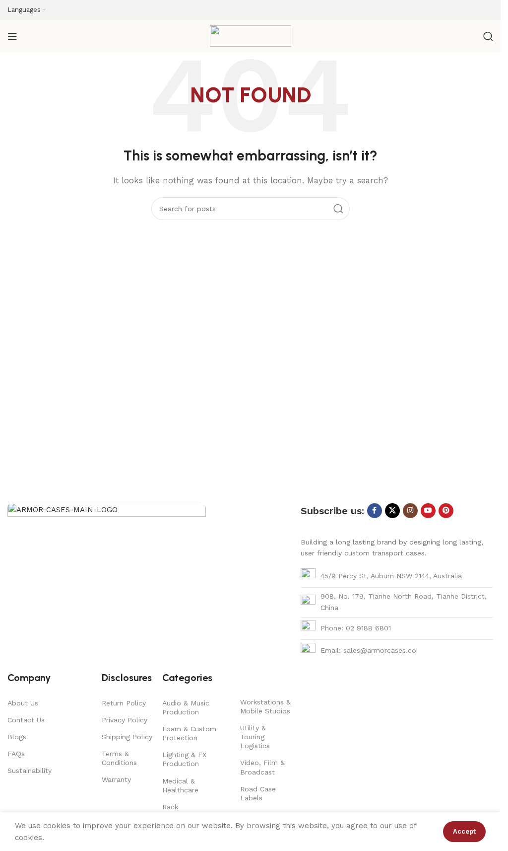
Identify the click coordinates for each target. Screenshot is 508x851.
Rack (170, 807)
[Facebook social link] (374, 510)
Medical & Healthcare (180, 785)
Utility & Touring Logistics (255, 737)
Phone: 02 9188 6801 (355, 628)
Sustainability (29, 770)
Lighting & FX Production (184, 759)
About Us (22, 703)
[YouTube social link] (428, 510)
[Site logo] (250, 35)
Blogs (16, 737)
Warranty (116, 779)
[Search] (488, 36)
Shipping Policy (127, 737)
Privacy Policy (124, 720)
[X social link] (392, 510)
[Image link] (106, 576)
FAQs (16, 754)
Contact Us (26, 720)
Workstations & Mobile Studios (265, 706)
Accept (464, 831)
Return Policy (124, 703)
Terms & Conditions (119, 758)
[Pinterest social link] (446, 510)
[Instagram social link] (410, 510)
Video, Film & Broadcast (262, 767)
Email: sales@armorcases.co (368, 650)
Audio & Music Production (185, 707)
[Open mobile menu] (12, 36)
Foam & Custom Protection (189, 733)
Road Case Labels (258, 793)
